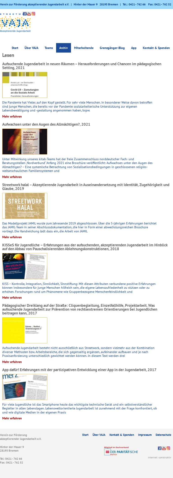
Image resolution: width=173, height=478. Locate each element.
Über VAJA (99, 435)
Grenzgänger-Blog (112, 48)
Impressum (145, 435)
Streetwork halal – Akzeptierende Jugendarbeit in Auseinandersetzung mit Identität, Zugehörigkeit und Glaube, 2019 (85, 186)
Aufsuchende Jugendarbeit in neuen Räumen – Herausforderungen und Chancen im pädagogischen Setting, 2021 (81, 65)
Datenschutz (163, 435)
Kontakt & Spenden (156, 48)
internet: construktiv (159, 457)
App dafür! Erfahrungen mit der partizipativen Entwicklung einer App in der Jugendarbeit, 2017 (79, 369)
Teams (49, 48)
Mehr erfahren (12, 116)
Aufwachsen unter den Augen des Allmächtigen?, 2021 (46, 124)
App (134, 48)
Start (15, 48)
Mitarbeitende (83, 48)
